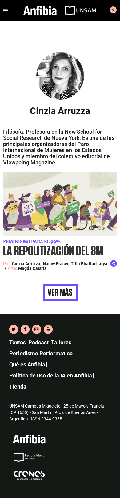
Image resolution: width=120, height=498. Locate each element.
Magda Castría (32, 268)
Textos (17, 342)
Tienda (17, 386)
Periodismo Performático (41, 353)
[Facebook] (25, 329)
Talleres (61, 342)
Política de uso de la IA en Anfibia (50, 375)
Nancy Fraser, (56, 263)
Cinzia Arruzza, (26, 263)
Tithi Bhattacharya (89, 263)
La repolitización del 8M (53, 251)
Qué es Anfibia (27, 364)
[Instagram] (36, 329)
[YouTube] (48, 329)
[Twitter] (13, 329)
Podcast (38, 342)
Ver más (60, 292)
